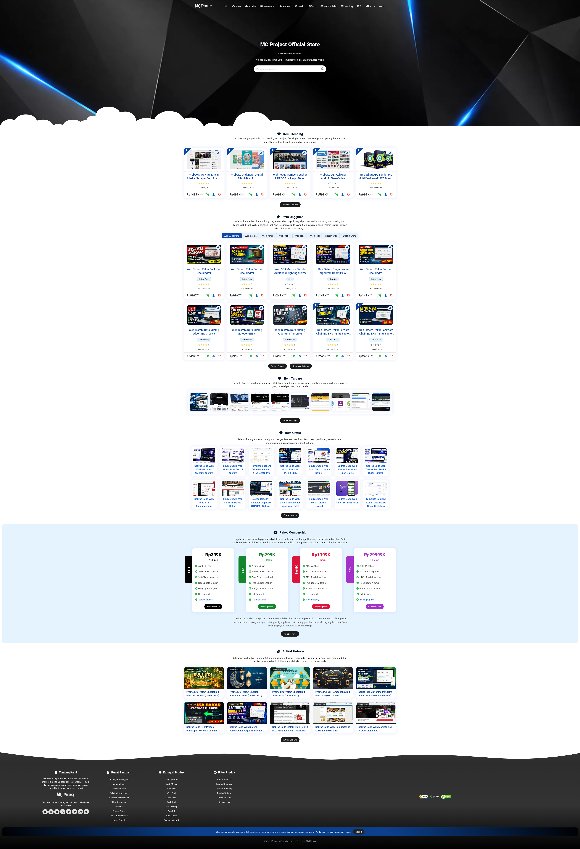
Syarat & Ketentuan (119, 815)
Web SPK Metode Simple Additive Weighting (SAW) (290, 271)
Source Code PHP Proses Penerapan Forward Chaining (202, 729)
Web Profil (171, 793)
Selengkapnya (206, 599)
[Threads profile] (74, 811)
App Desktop (171, 806)
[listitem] (199, 402)
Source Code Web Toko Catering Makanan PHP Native (332, 729)
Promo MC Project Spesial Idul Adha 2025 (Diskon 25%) (288, 694)
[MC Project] (203, 6)
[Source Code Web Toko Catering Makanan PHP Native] (333, 713)
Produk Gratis (224, 797)
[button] (207, 194)
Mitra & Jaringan (118, 801)
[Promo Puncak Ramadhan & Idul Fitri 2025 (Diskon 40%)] (333, 678)
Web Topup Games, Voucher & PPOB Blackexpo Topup (290, 176)
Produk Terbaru (224, 793)
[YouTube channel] (45, 811)
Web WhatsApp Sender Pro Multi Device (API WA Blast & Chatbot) (376, 176)
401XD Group (311, 841)
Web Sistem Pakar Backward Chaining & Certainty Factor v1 (376, 332)
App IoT (171, 811)
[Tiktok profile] (80, 811)
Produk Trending (224, 788)
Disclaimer (118, 806)
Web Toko (171, 797)
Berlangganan (213, 606)
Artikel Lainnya (290, 739)
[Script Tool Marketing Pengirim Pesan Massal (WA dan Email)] (376, 678)
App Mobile (171, 815)
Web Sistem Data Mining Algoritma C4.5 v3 (204, 331)
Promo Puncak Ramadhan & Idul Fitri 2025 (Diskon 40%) (332, 694)
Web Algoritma (171, 779)
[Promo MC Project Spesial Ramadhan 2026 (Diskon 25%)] (247, 678)
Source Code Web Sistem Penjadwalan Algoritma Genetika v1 (247, 729)
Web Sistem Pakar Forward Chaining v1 (247, 271)
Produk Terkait (277, 366)
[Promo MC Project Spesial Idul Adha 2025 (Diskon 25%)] (290, 678)
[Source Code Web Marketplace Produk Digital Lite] (376, 713)
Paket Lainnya (290, 633)
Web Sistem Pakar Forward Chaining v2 (376, 271)
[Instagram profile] (62, 811)
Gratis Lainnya (290, 515)
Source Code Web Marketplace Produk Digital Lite (375, 729)
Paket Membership (118, 793)
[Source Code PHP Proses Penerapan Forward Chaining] (204, 713)
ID (384, 6)
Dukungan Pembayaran (118, 797)
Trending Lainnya (290, 204)
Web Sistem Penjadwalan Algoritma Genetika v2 (333, 271)
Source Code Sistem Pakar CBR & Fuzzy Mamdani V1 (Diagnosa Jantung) (290, 729)
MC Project (273, 841)
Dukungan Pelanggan (119, 779)
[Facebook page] (57, 811)
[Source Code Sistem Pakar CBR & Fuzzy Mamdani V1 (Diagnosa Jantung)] (290, 713)
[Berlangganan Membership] (213, 194)
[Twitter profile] (68, 811)
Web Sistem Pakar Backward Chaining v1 (204, 271)
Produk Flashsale (224, 779)
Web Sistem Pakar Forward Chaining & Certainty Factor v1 (333, 332)
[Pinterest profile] (86, 811)
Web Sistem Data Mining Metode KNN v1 (247, 331)
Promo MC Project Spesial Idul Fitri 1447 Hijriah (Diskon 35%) (202, 694)
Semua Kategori (171, 820)
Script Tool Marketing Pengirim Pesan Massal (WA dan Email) (375, 694)
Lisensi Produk (118, 820)
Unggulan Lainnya (300, 366)
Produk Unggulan (224, 784)
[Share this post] (218, 153)
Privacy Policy (119, 811)
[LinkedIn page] (51, 811)
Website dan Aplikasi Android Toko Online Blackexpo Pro (333, 176)
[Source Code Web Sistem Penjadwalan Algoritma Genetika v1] (247, 713)
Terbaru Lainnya (290, 420)
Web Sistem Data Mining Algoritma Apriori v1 (290, 331)
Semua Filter (224, 801)
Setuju (359, 832)
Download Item (118, 788)
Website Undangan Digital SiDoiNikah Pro (247, 176)
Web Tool (171, 801)
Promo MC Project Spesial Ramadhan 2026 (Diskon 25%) (245, 694)
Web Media (171, 784)
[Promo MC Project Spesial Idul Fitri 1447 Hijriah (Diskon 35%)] (204, 678)
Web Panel (171, 788)
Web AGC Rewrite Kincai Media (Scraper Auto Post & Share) (204, 176)
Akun (372, 6)
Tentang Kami (118, 784)
